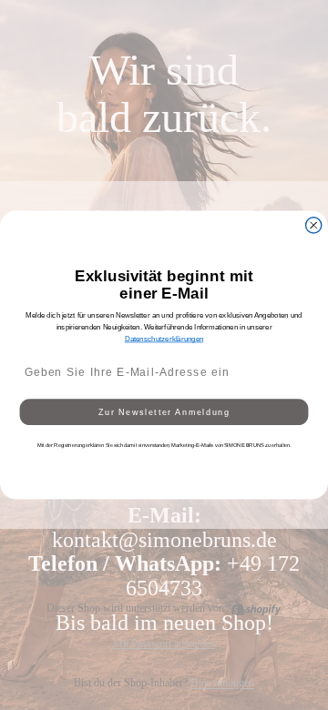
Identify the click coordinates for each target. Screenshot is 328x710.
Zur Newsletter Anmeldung (164, 413)
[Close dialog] (314, 225)
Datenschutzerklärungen (164, 339)
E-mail (32, 349)
